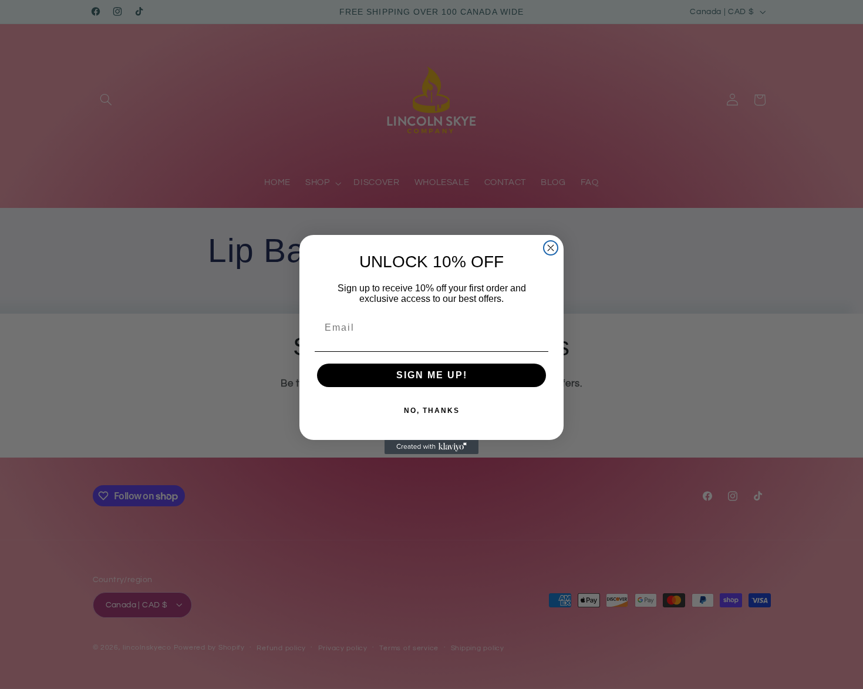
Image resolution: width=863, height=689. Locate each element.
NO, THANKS (432, 410)
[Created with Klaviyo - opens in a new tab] (431, 447)
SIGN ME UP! (431, 375)
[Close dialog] (551, 248)
